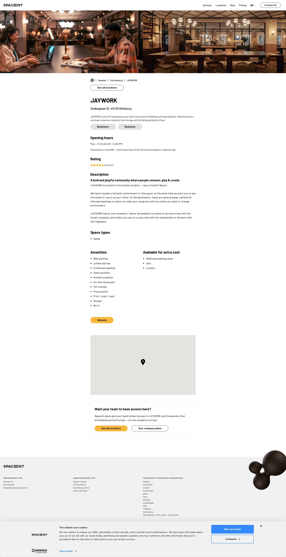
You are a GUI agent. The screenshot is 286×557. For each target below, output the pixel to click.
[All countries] (92, 80)
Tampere (147, 508)
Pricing (242, 5)
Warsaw (146, 499)
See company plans (149, 428)
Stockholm (148, 484)
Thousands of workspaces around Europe (163, 478)
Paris (145, 496)
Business (130, 126)
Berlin (145, 493)
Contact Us (270, 5)
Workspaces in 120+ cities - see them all (160, 515)
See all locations (107, 87)
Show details (66, 551)
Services (207, 5)
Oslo (145, 505)
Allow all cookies (232, 529)
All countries (8, 484)
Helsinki (146, 481)
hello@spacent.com (12, 478)
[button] (143, 362)
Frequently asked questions (15, 487)
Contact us (8, 481)
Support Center (80, 481)
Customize (231, 539)
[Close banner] (261, 526)
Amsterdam (148, 490)
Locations (221, 5)
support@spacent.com (84, 478)
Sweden (102, 80)
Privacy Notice (79, 484)
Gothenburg (116, 80)
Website (102, 320)
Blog (232, 5)
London (146, 487)
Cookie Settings (80, 490)
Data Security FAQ (81, 487)
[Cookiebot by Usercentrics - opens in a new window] (40, 551)
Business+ (103, 126)
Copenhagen (148, 502)
